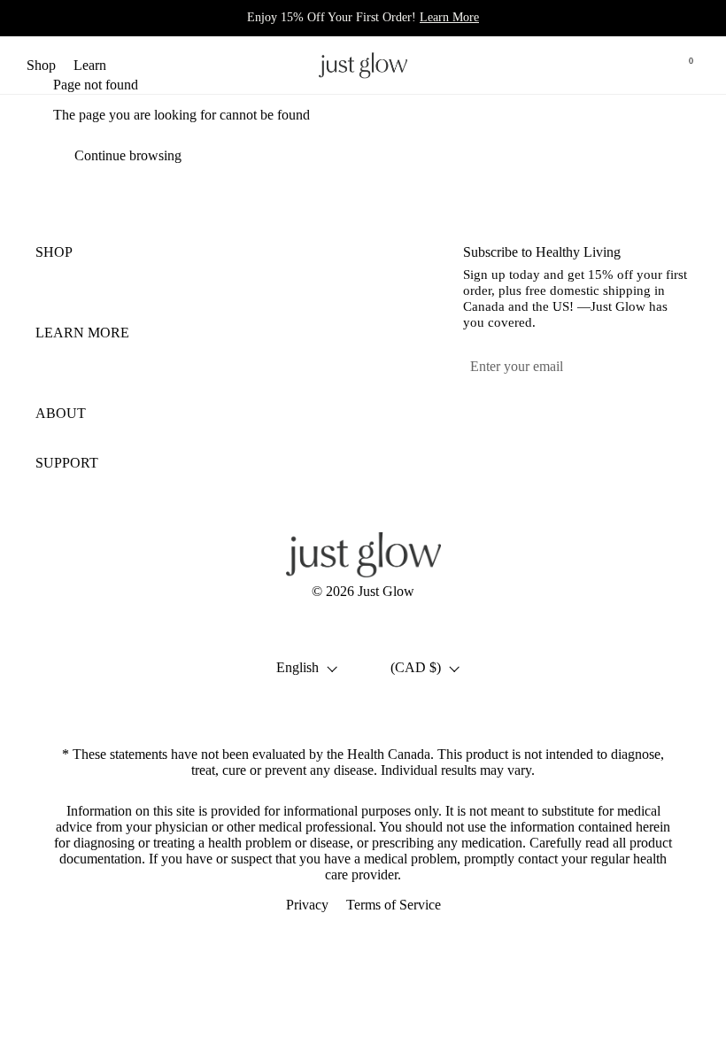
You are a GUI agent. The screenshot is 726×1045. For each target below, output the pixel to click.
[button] (604, 65)
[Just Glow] (363, 65)
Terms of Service (393, 904)
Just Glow (386, 591)
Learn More (449, 17)
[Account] (644, 65)
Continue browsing (128, 155)
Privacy (307, 904)
